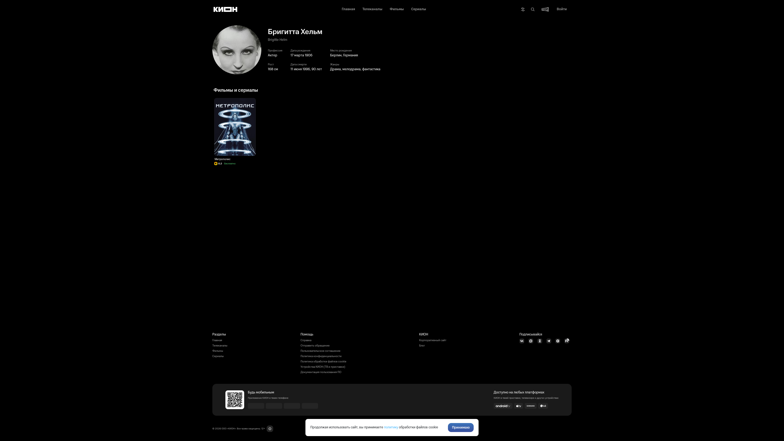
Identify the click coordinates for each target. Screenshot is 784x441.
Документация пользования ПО (321, 372)
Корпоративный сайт (432, 340)
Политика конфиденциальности (321, 356)
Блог (422, 345)
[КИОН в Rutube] (568, 341)
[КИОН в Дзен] (559, 341)
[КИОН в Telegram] (550, 341)
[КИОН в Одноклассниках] (541, 341)
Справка (306, 340)
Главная (217, 340)
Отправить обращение (315, 345)
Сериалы (218, 356)
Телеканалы (219, 345)
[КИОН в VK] (523, 341)
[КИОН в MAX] (532, 341)
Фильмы (217, 351)
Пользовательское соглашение (320, 351)
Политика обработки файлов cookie (323, 361)
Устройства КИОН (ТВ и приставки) (323, 367)
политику (391, 427)
